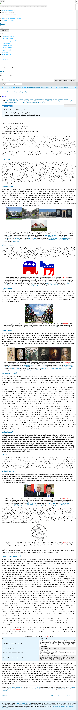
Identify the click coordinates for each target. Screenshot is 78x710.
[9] (59, 368)
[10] (35, 503)
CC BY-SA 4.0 (16, 241)
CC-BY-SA (64, 504)
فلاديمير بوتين (63, 503)
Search (4, 84)
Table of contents (70, 106)
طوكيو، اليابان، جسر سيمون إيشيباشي (23, 236)
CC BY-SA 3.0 (32, 238)
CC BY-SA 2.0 (65, 326)
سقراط (66, 365)
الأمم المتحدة (54, 326)
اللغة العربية (18, 87)
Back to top (4, 695)
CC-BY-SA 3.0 (8, 236)
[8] (18, 368)
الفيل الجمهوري (50, 283)
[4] (7, 284)
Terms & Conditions (63, 706)
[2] (70, 236)
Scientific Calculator (7, 47)
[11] (68, 503)
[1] (57, 235)
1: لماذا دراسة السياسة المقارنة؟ (65, 87)
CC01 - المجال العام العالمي (33, 369)
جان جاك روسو (54, 368)
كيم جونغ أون (30, 503)
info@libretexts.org (28, 707)
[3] (15, 283)
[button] (5, 58)
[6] (68, 365)
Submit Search (4, 30)
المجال (10, 284)
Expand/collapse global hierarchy (3, 87)
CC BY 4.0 (43, 365)
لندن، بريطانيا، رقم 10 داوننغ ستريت (60, 238)
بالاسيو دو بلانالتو (41, 504)
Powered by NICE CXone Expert (23, 703)
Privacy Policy (54, 706)
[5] (31, 365)
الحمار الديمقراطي (36, 284)
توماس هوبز (57, 366)
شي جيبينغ (57, 504)
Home (8, 87)
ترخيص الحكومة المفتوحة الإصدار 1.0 (28, 239)
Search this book (4, 25)
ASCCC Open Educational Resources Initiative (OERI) (32, 102)
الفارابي (27, 366)
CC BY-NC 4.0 (36, 687)
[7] (60, 366)
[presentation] (66, 232)
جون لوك (41, 368)
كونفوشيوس (27, 365)
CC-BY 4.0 (49, 503)
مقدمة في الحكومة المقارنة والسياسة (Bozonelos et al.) (39, 87)
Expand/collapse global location (75, 87)
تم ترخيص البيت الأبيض (50, 235)
